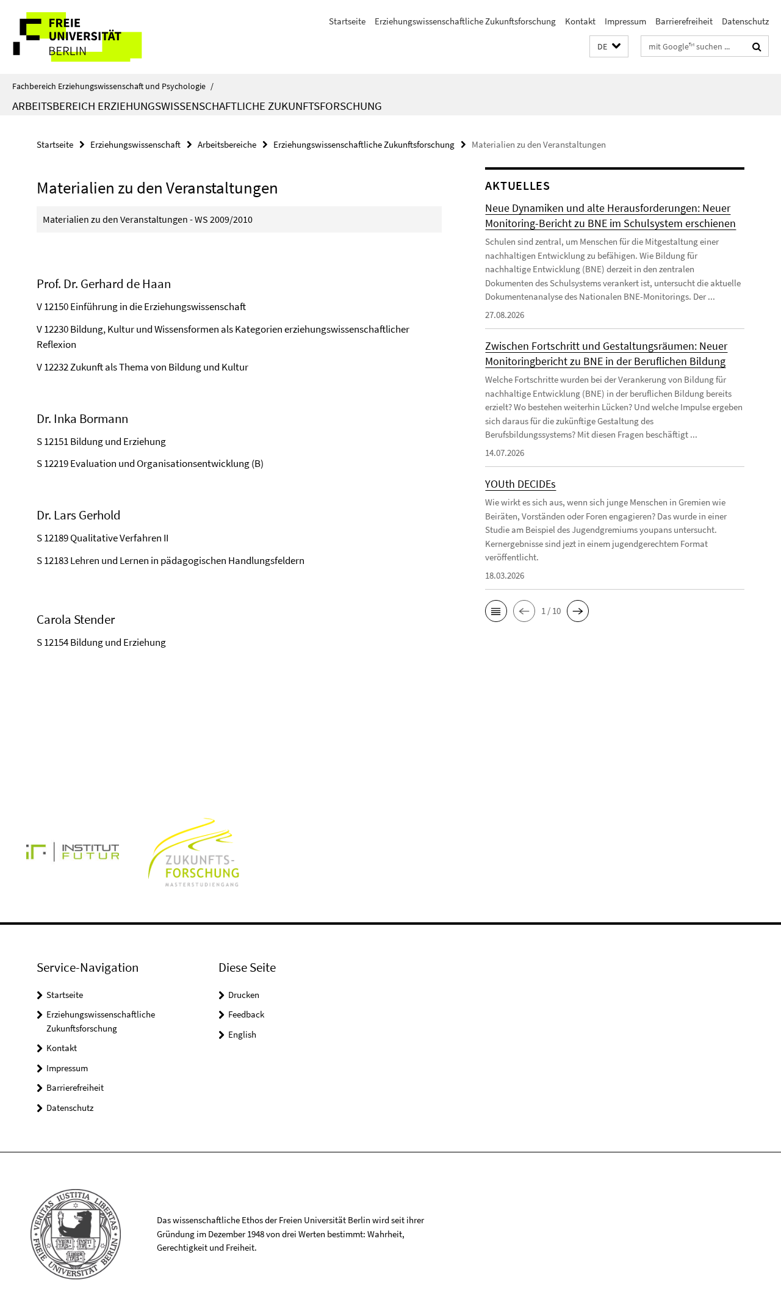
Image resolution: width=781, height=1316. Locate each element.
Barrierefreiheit (684, 21)
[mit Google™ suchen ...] (757, 46)
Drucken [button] (243, 994)
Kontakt (580, 21)
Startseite (347, 21)
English (242, 1034)
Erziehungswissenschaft (135, 144)
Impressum (625, 21)
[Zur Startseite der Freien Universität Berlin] (102, 37)
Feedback (246, 1014)
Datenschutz (745, 21)
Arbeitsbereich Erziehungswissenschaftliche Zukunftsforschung (197, 105)
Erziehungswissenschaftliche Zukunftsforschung (465, 21)
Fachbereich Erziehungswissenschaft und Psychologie (113, 86)
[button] (608, 46)
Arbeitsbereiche (227, 144)
